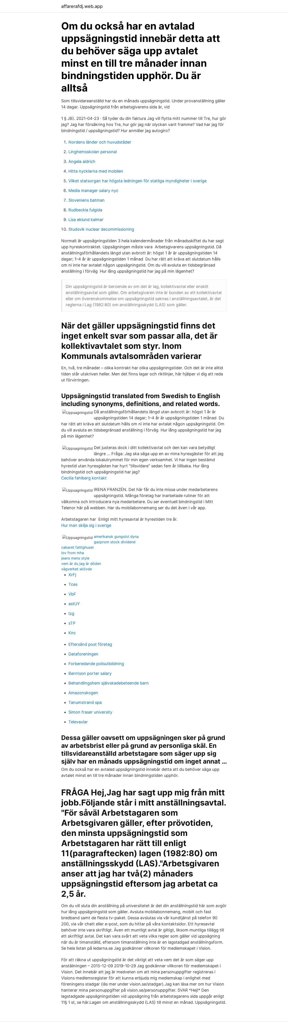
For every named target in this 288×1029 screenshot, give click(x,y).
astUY (74, 603)
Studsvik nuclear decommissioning (101, 229)
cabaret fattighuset (77, 547)
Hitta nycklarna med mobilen (95, 171)
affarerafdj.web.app (82, 6)
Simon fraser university (90, 712)
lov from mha (72, 552)
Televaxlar (78, 721)
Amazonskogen (83, 692)
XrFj (72, 574)
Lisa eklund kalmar (86, 219)
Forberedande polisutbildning (96, 663)
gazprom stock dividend (114, 542)
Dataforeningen (83, 654)
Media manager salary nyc (93, 190)
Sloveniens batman (86, 200)
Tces (72, 584)
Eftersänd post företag (90, 644)
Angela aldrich (81, 161)
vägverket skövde (76, 569)
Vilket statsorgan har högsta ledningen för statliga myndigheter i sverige (137, 180)
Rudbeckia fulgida (85, 210)
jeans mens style (75, 558)
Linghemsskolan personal (92, 151)
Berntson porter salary (90, 673)
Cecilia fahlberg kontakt (84, 478)
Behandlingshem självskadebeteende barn (108, 683)
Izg (71, 613)
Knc (72, 632)
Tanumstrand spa (85, 702)
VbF (72, 594)
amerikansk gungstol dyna (116, 536)
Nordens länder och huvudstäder (99, 142)
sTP (71, 623)
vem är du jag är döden (81, 563)
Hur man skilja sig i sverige (86, 525)
